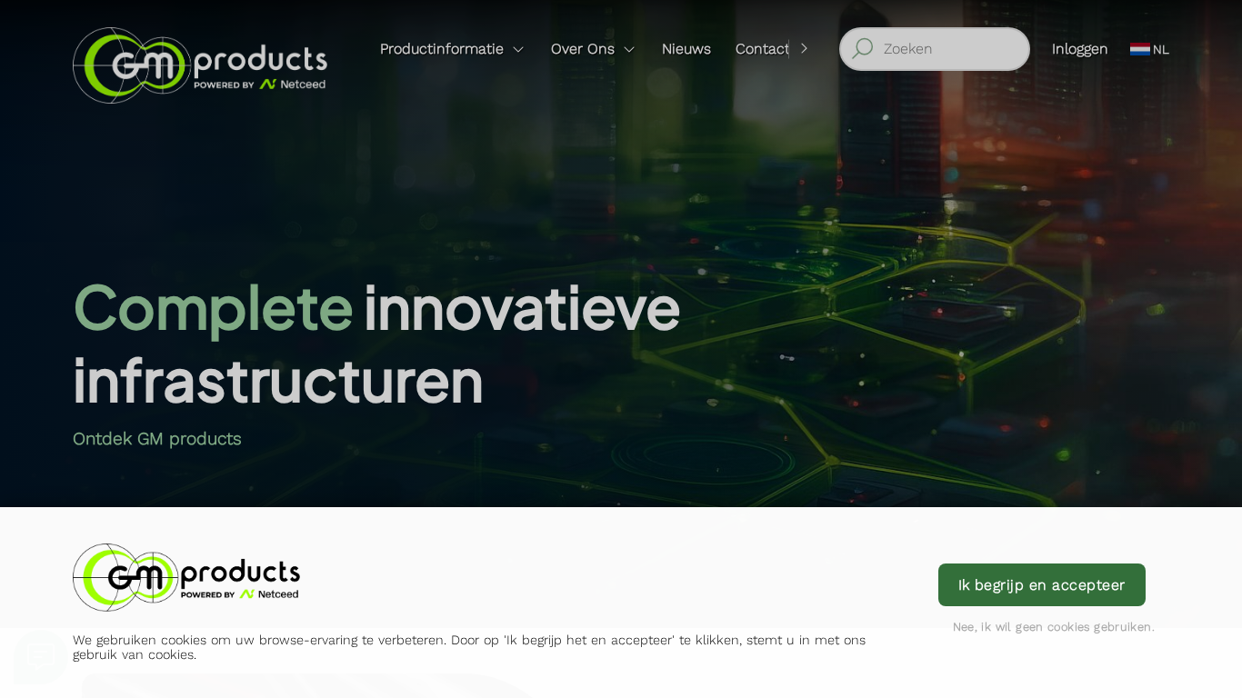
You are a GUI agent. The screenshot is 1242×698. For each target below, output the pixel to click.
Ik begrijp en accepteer (1042, 584)
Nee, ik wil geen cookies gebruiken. (1054, 626)
